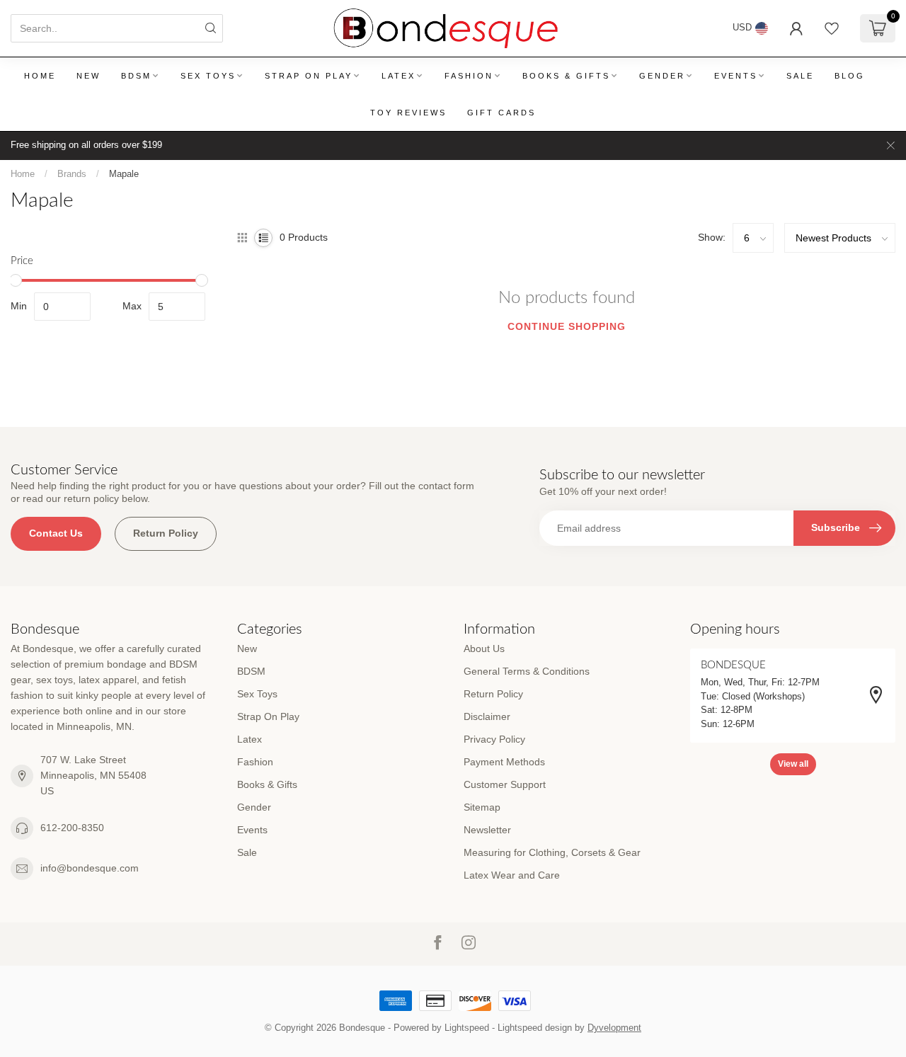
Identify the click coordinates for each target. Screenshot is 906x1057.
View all (793, 764)
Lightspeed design (535, 1028)
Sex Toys (208, 76)
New (88, 76)
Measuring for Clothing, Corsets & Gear (552, 852)
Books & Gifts (566, 76)
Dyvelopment (614, 1028)
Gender (662, 76)
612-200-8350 (72, 827)
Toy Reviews (408, 112)
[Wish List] (832, 28)
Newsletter (487, 829)
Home (40, 76)
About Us (484, 648)
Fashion (469, 76)
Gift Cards (501, 112)
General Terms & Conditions (527, 671)
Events (735, 76)
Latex (398, 76)
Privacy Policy (494, 739)
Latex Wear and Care (512, 875)
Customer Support (505, 784)
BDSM (136, 76)
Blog (850, 76)
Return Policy (165, 533)
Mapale (124, 173)
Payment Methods (504, 761)
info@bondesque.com (89, 868)
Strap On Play (308, 76)
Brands (71, 173)
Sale (800, 76)
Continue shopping (567, 326)
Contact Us (56, 533)
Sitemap (482, 807)
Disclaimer (487, 716)
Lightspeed (467, 1028)
